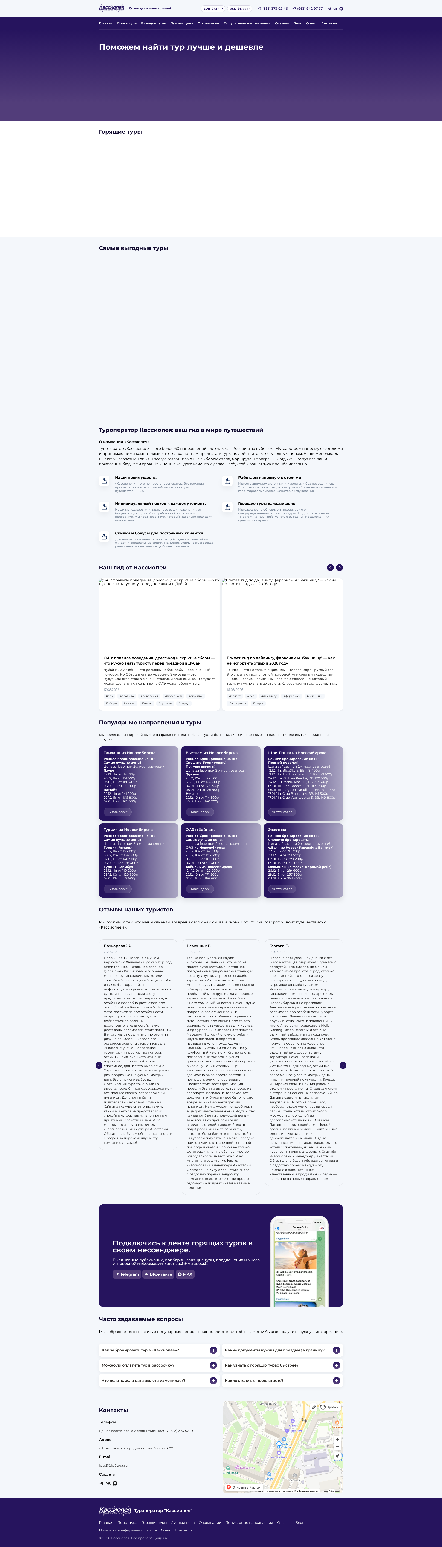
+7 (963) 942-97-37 (307, 8)
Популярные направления (247, 23)
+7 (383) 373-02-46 (273, 8)
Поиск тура (127, 23)
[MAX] (341, 9)
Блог (298, 23)
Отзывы (282, 23)
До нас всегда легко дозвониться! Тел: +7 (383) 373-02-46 (146, 1431)
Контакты (328, 23)
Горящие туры (153, 23)
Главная (106, 23)
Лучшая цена (181, 23)
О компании (208, 23)
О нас (311, 23)
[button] (330, 567)
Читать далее (118, 812)
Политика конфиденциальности (128, 1530)
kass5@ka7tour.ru (113, 1465)
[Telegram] (329, 9)
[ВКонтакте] (335, 9)
